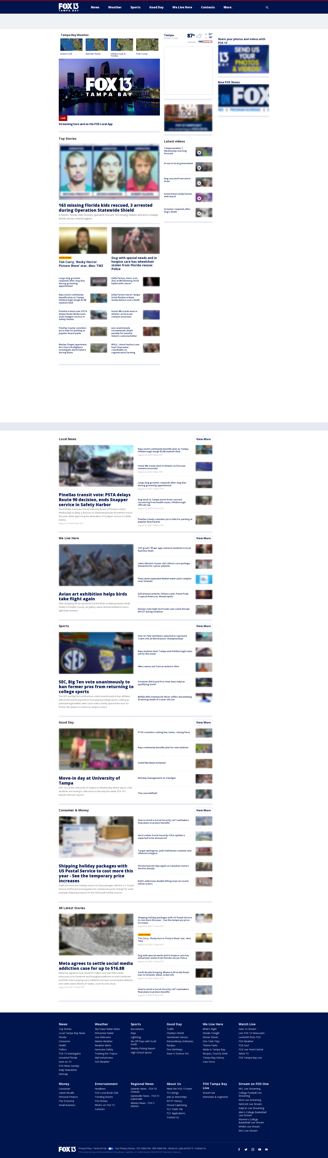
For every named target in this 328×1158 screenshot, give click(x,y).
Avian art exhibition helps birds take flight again (93, 596)
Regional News (142, 1084)
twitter (246, 1149)
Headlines (100, 1088)
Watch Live (247, 1024)
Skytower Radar (93, 53)
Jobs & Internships (177, 1096)
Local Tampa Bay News (72, 1033)
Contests (100, 1109)
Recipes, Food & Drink (215, 1053)
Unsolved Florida (68, 1057)
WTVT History (174, 1101)
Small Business (67, 1105)
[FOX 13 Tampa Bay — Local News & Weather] (70, 7)
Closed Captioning (177, 1105)
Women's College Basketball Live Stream (251, 1121)
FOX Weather (102, 1061)
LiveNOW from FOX (250, 1037)
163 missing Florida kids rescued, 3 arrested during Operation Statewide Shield (106, 207)
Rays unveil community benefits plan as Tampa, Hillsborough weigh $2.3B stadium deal (72, 298)
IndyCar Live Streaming (251, 1108)
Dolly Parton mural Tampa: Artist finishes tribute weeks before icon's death (125, 297)
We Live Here (69, 538)
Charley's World (175, 1033)
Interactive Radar (104, 1033)
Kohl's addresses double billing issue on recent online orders (163, 882)
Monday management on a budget (157, 777)
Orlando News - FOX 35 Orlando (144, 1090)
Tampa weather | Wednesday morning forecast (175, 151)
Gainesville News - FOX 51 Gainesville (145, 1097)
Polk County (142, 53)
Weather (101, 1024)
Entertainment (106, 1084)
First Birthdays (175, 1049)
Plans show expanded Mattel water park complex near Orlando (164, 580)
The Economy (66, 1101)
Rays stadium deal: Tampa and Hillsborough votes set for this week (165, 652)
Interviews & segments (215, 1096)
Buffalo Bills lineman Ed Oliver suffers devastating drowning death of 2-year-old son (165, 698)
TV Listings (173, 1092)
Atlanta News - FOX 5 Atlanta (142, 1104)
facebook (239, 1149)
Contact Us (173, 1117)
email (266, 1149)
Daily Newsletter (68, 1070)
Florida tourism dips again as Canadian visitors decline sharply (163, 867)
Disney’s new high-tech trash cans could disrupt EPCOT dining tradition (163, 610)
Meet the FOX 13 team (179, 1088)
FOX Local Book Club (106, 1092)
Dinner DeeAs (210, 1037)
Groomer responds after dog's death (177, 210)
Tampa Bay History (213, 1057)
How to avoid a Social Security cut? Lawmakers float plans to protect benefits (163, 821)
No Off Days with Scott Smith (143, 1043)
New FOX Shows (229, 82)
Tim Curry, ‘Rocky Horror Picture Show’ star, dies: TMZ (81, 264)
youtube (259, 1149)
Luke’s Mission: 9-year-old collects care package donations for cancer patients (164, 565)
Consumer (64, 1041)
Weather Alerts (103, 1045)
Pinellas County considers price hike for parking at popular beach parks (72, 330)
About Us (174, 1084)
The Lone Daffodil (147, 793)
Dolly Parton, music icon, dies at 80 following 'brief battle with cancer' (125, 281)
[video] (204, 151)
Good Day (66, 722)
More (227, 7)
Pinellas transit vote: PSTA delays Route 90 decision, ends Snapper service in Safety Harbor (73, 315)
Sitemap (63, 1074)
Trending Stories (104, 1096)
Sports (64, 626)
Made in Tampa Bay (214, 1049)
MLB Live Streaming (250, 1100)
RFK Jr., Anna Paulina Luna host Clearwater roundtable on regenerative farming (125, 348)
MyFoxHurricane (104, 1057)
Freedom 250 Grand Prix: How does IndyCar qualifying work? (161, 683)
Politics (63, 1049)
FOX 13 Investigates (70, 1053)
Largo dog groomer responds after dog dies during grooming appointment (72, 282)
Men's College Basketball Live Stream (252, 1114)
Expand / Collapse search (267, 7)
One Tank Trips (211, 1041)
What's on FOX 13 (105, 1105)
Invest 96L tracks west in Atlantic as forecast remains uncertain (124, 314)
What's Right (210, 1029)
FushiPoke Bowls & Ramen (152, 762)
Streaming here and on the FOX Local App (86, 124)
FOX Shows (101, 1101)
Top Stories (65, 1029)
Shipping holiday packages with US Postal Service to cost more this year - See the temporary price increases (96, 873)
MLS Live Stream (248, 1130)
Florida (62, 1037)
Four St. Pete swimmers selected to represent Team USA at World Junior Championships (162, 637)
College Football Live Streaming (250, 1094)
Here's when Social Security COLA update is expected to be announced (161, 836)
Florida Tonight (211, 1033)
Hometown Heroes (177, 1037)
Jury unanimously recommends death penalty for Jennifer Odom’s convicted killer (124, 331)
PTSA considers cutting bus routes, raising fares (164, 732)
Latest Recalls (66, 1092)
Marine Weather (104, 1041)
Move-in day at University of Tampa (89, 780)
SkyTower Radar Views (107, 1029)
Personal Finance (68, 1096)
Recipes (171, 1045)
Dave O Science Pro (178, 1053)
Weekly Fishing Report (143, 1048)
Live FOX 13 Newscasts (252, 1033)
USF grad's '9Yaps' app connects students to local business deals (164, 549)
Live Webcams (103, 1037)
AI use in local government (178, 163)
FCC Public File (175, 1109)
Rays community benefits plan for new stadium (163, 747)
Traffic (170, 1029)
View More (203, 439)
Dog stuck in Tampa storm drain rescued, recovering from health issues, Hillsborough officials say (162, 502)
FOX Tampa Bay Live (250, 1057)
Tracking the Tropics (106, 1053)
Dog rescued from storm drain (177, 180)
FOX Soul (244, 1045)
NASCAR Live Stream (250, 1104)
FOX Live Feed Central (251, 1049)
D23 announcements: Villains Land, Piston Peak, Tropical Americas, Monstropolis (163, 595)
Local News (67, 439)
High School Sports (141, 1052)
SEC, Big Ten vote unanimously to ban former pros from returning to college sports (96, 686)
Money (64, 1084)
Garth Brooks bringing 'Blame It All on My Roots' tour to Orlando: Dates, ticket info (163, 973)
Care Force (209, 1061)
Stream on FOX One (254, 1084)
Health (62, 1045)
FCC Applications (176, 1113)
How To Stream (247, 1029)
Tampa (169, 35)
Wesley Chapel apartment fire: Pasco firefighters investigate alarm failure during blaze (73, 348)
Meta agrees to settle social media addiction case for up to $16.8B (96, 965)
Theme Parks (210, 1045)
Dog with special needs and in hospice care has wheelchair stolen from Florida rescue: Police (134, 263)
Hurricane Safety (104, 1049)
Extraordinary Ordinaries (180, 1041)
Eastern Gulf (66, 53)
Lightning (136, 1037)
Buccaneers (137, 1029)
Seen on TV (65, 1061)
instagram (253, 1149)
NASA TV (244, 1053)
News (63, 1024)
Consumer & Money (73, 810)
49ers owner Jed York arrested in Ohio (158, 666)
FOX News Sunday (69, 1065)
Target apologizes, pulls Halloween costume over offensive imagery (165, 852)
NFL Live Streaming (249, 1088)
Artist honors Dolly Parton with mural (178, 195)
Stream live (209, 1092)
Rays (133, 1033)
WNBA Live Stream (249, 1126)
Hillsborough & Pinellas (118, 54)
